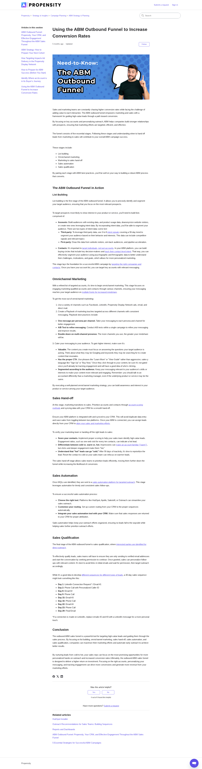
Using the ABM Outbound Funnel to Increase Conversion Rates (32, 89)
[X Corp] (57, 676)
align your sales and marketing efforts (93, 423)
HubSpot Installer (60, 719)
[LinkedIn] (61, 676)
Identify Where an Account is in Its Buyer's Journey (34, 79)
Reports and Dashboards (63, 729)
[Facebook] (53, 676)
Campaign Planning (58, 16)
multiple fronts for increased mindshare (99, 292)
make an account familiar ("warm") (131, 445)
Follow (144, 44)
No (108, 692)
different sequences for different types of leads (102, 575)
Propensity (25, 16)
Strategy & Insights (40, 16)
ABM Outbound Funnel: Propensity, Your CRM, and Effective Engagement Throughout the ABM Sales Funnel (33, 38)
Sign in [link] (175, 5)
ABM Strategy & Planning (79, 16)
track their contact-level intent (118, 251)
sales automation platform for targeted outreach (114, 482)
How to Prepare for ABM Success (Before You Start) (33, 71)
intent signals (113, 232)
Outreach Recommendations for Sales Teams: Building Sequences (82, 724)
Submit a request (161, 5)
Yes (93, 692)
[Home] (41, 4)
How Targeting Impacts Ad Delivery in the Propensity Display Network (33, 61)
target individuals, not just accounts (98, 248)
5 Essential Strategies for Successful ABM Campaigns (76, 743)
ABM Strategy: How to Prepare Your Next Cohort (33, 51)
